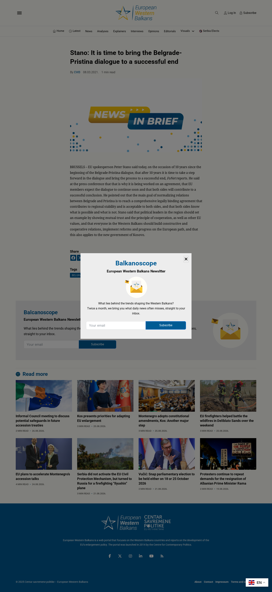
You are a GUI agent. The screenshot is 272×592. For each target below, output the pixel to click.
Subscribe (165, 325)
